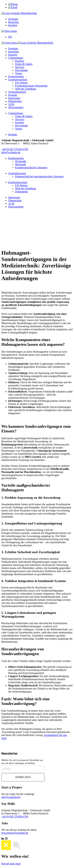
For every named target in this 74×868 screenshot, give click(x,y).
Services (19, 67)
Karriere (12, 25)
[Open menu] (9, 31)
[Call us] (13, 4)
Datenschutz (15, 101)
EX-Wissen (21, 82)
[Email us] (12, 7)
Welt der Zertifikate (25, 88)
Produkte (13, 19)
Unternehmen (15, 57)
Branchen (13, 22)
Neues (18, 73)
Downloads (21, 70)
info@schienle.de (10, 152)
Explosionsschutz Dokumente (31, 85)
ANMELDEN (23, 777)
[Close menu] (9, 42)
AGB (11, 104)
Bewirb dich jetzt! (11, 863)
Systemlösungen (17, 91)
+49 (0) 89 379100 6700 (14, 149)
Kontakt (12, 94)
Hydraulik (20, 161)
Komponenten (16, 76)
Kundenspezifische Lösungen (31, 167)
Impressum (14, 98)
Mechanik (20, 164)
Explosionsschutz (17, 79)
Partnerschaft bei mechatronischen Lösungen (39, 176)
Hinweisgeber (15, 107)
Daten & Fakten (24, 64)
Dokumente (21, 191)
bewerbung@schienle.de (14, 832)
